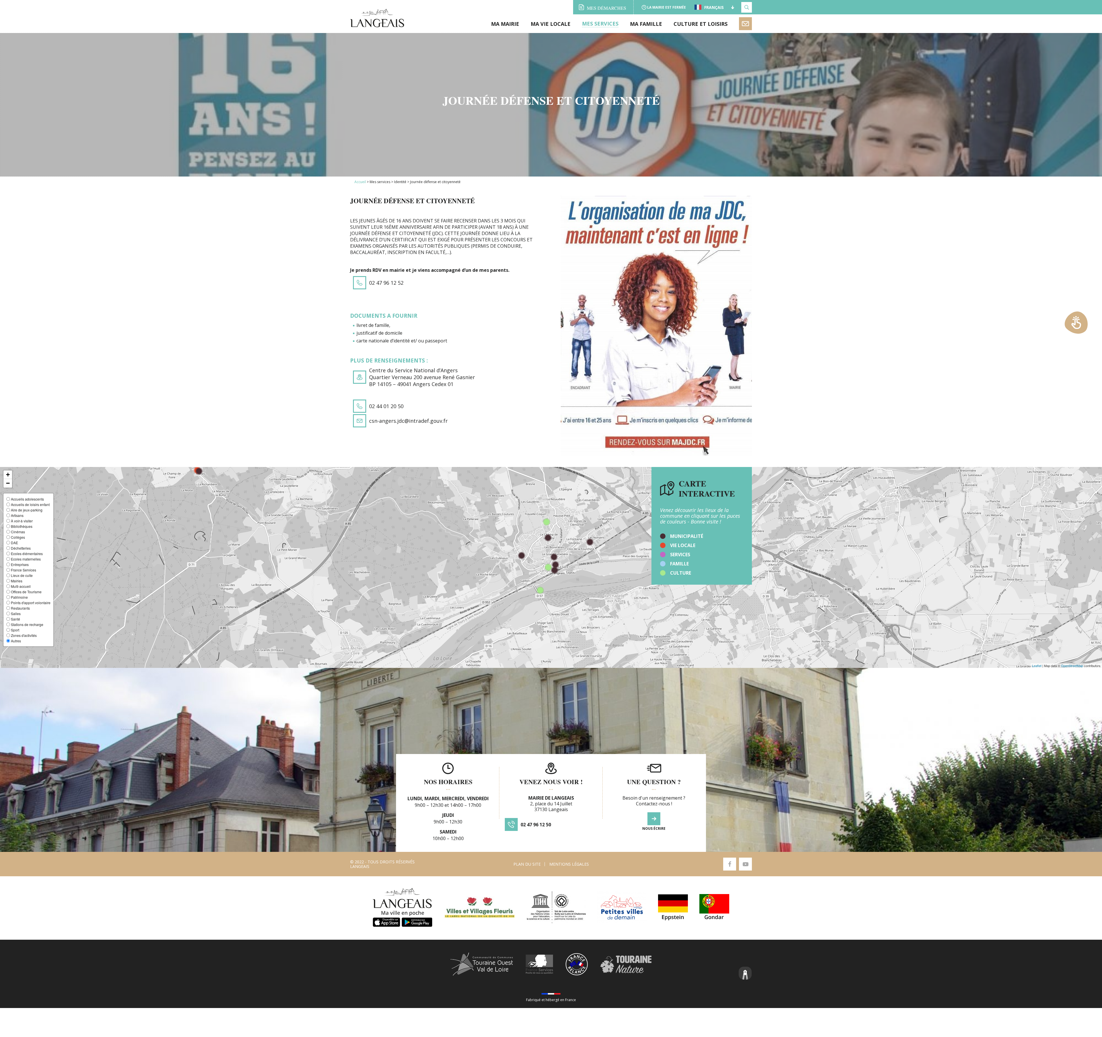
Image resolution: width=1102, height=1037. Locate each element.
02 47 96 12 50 (536, 824)
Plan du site (527, 864)
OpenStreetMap (1072, 665)
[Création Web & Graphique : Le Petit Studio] (745, 974)
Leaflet (1036, 665)
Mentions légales (569, 864)
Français (714, 7)
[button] (7, 474)
